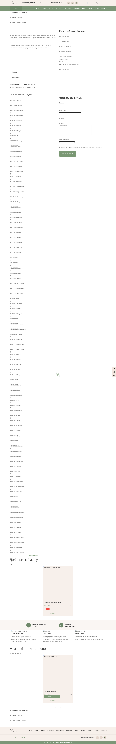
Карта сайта (13, 737)
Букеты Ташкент (17, 17)
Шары (90, 8)
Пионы (51, 8)
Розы (44, 8)
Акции (84, 8)
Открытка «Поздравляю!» (52, 602)
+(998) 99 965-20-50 (56, 3)
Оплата (96, 8)
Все (11, 564)
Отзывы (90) (16, 77)
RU (84, 3)
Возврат (83, 730)
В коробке (58, 8)
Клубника (77, 8)
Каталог (38, 8)
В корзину (52, 613)
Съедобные (67, 8)
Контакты (104, 8)
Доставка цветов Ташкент (20, 12)
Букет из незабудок (50, 691)
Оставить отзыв (67, 154)
